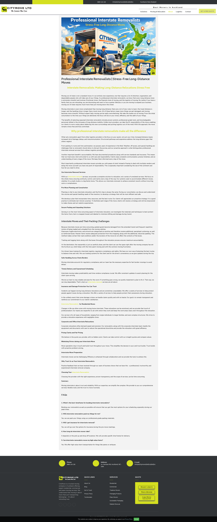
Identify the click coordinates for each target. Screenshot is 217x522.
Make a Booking (146, 492)
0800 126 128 (71, 464)
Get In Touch (88, 490)
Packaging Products (115, 494)
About (170, 12)
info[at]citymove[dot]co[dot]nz (123, 2)
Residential (113, 483)
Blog (85, 487)
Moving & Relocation (157, 12)
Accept (136, 519)
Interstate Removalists (70, 304)
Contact (188, 12)
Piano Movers (114, 497)
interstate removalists (105, 131)
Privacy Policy (88, 494)
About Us (87, 483)
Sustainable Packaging (116, 501)
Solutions (143, 12)
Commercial (113, 487)
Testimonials (88, 497)
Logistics (179, 12)
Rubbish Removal (115, 504)
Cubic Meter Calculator (146, 498)
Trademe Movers (115, 490)
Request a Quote (147, 487)
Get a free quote (207, 11)
